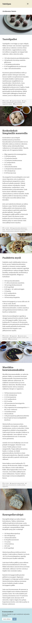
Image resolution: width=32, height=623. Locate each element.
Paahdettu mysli (11, 257)
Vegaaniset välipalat (16, 101)
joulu (9, 229)
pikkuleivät (16, 231)
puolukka (19, 102)
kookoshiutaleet (10, 231)
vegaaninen (5, 104)
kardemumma (17, 229)
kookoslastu (5, 337)
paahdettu (4, 339)
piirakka (23, 485)
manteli (23, 337)
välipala (10, 104)
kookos (4, 102)
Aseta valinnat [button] (7, 619)
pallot (15, 102)
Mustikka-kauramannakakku (13, 368)
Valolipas (6, 4)
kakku (3, 485)
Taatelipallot (9, 39)
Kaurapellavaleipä (12, 514)
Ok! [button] (14, 619)
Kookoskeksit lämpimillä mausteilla (15, 132)
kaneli (12, 229)
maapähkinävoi (10, 102)
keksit (25, 229)
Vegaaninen (14, 336)
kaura (24, 101)
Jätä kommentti (18, 104)
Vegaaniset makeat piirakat (17, 483)
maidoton (19, 337)
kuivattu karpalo (12, 337)
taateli (23, 102)
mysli (27, 337)
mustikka (19, 485)
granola (21, 336)
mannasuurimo (12, 485)
